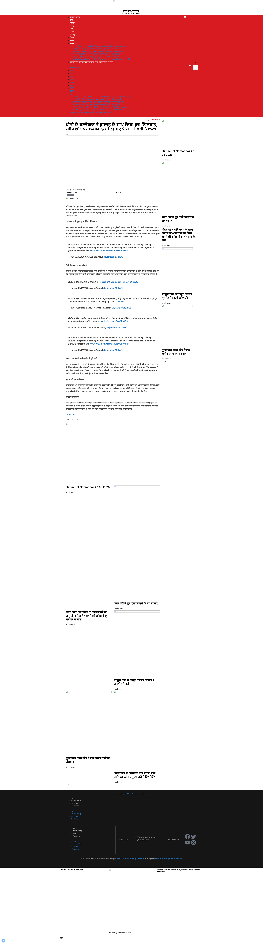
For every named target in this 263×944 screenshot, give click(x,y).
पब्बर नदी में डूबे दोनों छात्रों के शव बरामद (135, 603)
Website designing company (126, 859)
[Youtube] (187, 842)
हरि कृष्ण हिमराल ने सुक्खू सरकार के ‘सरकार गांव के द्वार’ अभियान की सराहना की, (97, 49)
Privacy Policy (76, 800)
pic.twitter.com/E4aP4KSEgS (114, 321)
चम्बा (71, 29)
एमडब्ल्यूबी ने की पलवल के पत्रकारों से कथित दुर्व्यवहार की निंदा (91, 62)
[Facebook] (187, 836)
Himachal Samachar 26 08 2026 (88, 487)
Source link (70, 415)
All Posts (70, 195)
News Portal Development (164, 859)
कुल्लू (71, 26)
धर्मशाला (72, 31)
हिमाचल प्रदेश (75, 17)
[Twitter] (193, 836)
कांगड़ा (72, 23)
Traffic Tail (141, 859)
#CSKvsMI (95, 251)
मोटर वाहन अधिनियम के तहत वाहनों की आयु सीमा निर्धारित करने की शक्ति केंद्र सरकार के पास (87, 616)
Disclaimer (75, 806)
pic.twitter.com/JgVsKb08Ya (124, 282)
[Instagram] (193, 842)
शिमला (72, 37)
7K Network (178, 859)
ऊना (71, 20)
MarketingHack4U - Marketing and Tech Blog (131, 794)
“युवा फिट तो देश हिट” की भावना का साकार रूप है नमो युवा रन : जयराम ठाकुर (96, 54)
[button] (195, 63)
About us (74, 803)
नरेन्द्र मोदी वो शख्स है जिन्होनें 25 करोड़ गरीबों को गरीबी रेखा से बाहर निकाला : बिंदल (98, 51)
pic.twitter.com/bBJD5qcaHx (114, 251)
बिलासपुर (73, 34)
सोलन (72, 40)
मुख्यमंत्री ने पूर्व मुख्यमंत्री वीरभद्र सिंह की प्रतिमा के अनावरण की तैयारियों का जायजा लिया (100, 57)
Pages (72, 43)
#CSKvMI (119, 301)
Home (73, 798)
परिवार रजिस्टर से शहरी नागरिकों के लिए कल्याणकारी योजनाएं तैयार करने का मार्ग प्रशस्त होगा (101, 46)
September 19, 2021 (113, 257)
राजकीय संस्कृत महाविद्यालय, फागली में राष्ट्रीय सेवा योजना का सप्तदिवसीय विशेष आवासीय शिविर (102, 59)
